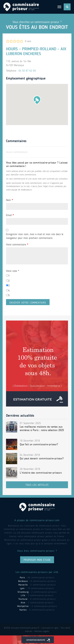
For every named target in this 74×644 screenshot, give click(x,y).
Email (10, 215)
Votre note (12, 270)
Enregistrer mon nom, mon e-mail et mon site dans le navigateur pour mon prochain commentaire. (34, 236)
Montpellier (23, 606)
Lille (23, 595)
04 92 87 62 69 (27, 70)
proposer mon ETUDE (37, 559)
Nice (23, 602)
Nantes (23, 609)
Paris (22, 577)
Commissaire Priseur (21, 7)
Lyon (22, 588)
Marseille (23, 584)
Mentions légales (41, 631)
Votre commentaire (17, 244)
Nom (9, 200)
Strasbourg (23, 592)
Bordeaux (23, 581)
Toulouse (23, 599)
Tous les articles (37, 484)
